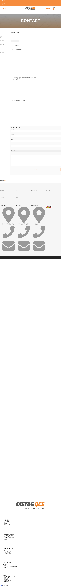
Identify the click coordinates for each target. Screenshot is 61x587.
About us (1, 33)
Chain (5, 565)
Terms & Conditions (7, 521)
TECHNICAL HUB (18, 200)
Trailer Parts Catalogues (9, 537)
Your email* (12, 134)
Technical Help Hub (2, 51)
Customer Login (7, 524)
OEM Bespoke (51, 12)
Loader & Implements (8, 578)
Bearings (6, 568)
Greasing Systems (7, 580)
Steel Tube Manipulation (8, 546)
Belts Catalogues (7, 562)
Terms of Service (33, 172)
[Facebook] (1, 54)
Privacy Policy (2, 44)
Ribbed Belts (6, 560)
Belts (31, 12)
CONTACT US (48, 190)
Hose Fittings (6, 541)
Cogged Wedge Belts (8, 554)
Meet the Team (2, 37)
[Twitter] (3, 8)
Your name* (12, 129)
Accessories (6, 581)
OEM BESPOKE (2, 197)
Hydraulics (24, 12)
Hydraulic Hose (7, 540)
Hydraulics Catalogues (8, 548)
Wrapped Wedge (7, 552)
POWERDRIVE (2, 195)
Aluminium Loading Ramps (8, 535)
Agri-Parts (44, 12)
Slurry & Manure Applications (9, 576)
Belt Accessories (7, 561)
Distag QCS (9, 12)
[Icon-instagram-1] (4, 54)
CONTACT (17, 195)
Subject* (12, 144)
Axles (5, 527)
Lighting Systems (7, 536)
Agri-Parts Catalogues (8, 582)
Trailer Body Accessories (9, 534)
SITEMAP (17, 197)
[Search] (53, 9)
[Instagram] (5, 8)
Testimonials (6, 518)
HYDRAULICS (2, 190)
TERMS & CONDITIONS (34, 190)
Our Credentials (2, 41)
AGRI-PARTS (2, 200)
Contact (1, 45)
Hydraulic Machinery (8, 547)
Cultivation (6, 579)
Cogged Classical (7, 553)
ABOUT (17, 190)
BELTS (1, 192)
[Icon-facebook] (1, 8)
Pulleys (5, 567)
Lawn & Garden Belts (8, 555)
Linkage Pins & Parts (8, 577)
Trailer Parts (17, 12)
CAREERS (17, 192)
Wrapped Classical (7, 551)
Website (12, 139)
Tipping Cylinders (7, 533)
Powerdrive (37, 12)
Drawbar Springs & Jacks (8, 532)
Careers (1, 36)
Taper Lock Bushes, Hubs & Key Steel (10, 569)
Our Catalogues (2, 52)
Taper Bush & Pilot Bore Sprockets (10, 566)
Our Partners (2, 40)
